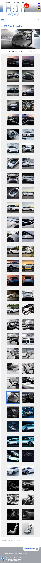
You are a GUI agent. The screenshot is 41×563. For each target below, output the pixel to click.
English (39, 6)
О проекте (5, 553)
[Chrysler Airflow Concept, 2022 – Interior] (20, 39)
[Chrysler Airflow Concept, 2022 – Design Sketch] (28, 461)
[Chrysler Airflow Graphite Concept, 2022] (13, 66)
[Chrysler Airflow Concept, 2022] (28, 139)
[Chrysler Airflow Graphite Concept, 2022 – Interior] (13, 125)
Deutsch (39, 9)
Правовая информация (18, 553)
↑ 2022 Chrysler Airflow (12, 26)
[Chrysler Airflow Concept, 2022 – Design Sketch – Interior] (13, 490)
